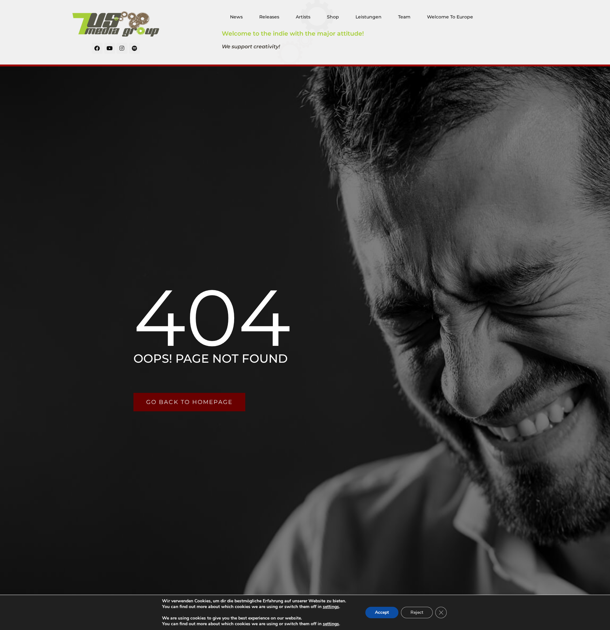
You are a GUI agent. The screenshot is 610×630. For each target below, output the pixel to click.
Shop (333, 17)
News (236, 17)
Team (404, 17)
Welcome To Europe (450, 17)
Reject (416, 612)
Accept (382, 612)
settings (331, 607)
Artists (303, 17)
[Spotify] (134, 48)
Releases (269, 17)
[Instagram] (122, 48)
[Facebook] (97, 48)
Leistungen (369, 17)
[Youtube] (109, 48)
